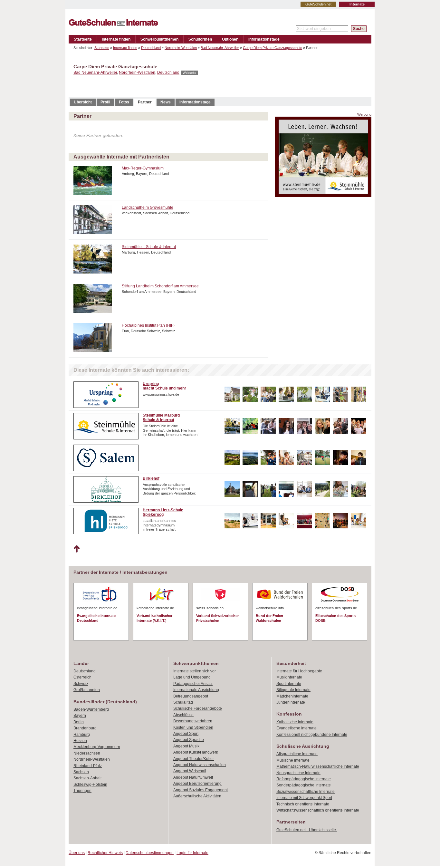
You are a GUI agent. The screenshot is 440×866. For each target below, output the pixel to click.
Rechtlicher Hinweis (105, 853)
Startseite (83, 39)
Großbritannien (86, 690)
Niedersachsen (86, 753)
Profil (105, 102)
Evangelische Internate (296, 728)
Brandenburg (85, 728)
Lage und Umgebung (192, 677)
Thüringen (82, 790)
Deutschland (151, 48)
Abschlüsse (183, 715)
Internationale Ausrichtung (196, 690)
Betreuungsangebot (190, 696)
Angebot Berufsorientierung (197, 783)
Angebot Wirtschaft (189, 771)
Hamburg (81, 734)
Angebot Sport (185, 733)
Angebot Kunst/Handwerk (195, 752)
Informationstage (264, 39)
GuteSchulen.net (318, 4)
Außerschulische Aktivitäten (197, 796)
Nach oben (76, 549)
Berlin (78, 722)
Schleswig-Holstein (90, 784)
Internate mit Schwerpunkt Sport (304, 797)
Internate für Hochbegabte (299, 671)
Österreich (82, 677)
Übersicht (83, 102)
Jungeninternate (290, 702)
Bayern (79, 715)
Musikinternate (289, 677)
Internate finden (116, 39)
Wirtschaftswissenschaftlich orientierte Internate (317, 810)
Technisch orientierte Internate (302, 804)
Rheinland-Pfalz (87, 766)
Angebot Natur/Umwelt (193, 777)
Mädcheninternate (292, 696)
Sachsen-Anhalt (87, 778)
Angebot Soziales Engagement (200, 790)
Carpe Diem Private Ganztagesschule (272, 48)
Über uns (77, 853)
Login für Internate (192, 853)
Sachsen (81, 772)
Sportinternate (288, 683)
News (165, 102)
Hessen (80, 740)
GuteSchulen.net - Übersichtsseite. (306, 830)
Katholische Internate (294, 722)
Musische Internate (293, 760)
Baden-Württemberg (91, 709)
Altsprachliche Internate (297, 754)
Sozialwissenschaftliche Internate (305, 791)
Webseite (189, 72)
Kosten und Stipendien (193, 727)
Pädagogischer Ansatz (193, 683)
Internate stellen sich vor (194, 671)
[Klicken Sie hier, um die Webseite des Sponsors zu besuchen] (323, 195)
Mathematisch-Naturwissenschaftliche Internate (317, 766)
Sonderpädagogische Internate (303, 785)
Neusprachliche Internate (298, 773)
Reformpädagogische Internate (303, 779)
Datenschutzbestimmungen (150, 853)
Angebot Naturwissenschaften (199, 765)
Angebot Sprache (188, 739)
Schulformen (200, 39)
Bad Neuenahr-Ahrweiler (220, 48)
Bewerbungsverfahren (192, 721)
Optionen (230, 39)
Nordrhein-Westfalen (181, 48)
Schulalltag (183, 702)
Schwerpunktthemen (159, 39)
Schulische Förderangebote (197, 708)
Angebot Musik (186, 746)
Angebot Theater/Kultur (193, 758)
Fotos (124, 102)
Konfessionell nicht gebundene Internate (311, 734)
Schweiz (80, 683)
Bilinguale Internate (293, 690)
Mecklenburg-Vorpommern (96, 747)
